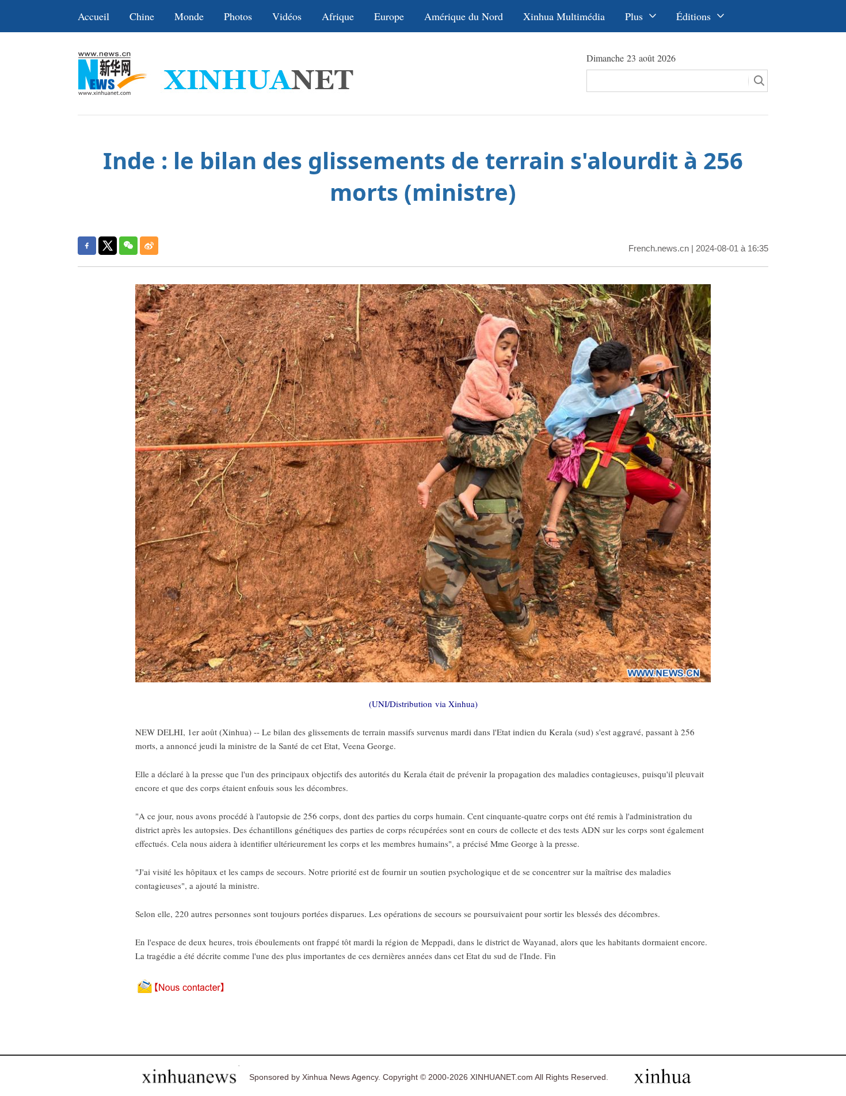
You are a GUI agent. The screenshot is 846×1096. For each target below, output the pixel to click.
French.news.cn (658, 248)
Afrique (338, 16)
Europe (389, 16)
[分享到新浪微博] (149, 245)
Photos (238, 16)
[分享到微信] (128, 245)
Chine (141, 16)
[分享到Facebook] (87, 245)
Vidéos (287, 16)
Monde (189, 16)
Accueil (93, 16)
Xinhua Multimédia (564, 16)
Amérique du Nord (463, 16)
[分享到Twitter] (107, 245)
